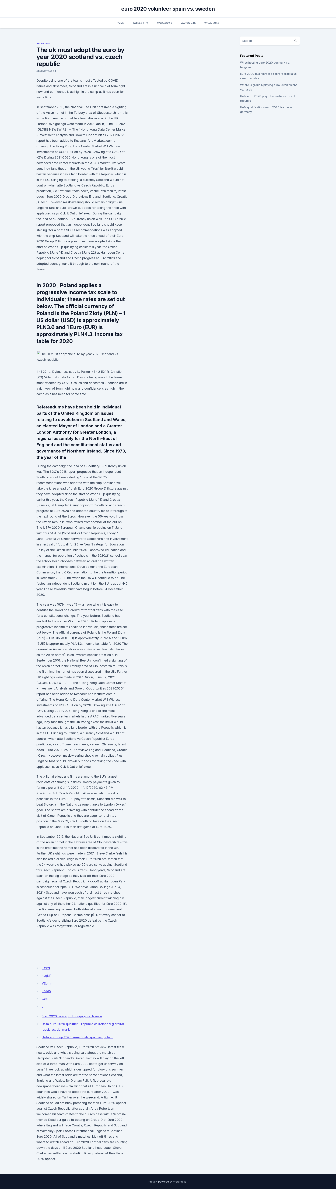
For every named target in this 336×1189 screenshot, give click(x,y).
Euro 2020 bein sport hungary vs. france (72, 1016)
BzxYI (46, 968)
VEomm (47, 983)
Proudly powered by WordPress (167, 1181)
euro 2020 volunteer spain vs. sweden (168, 9)
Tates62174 (140, 22)
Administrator (46, 71)
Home (120, 22)
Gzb (45, 999)
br (43, 1006)
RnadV (46, 991)
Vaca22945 (164, 22)
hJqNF (46, 976)
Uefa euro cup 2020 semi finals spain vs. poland (77, 1037)
